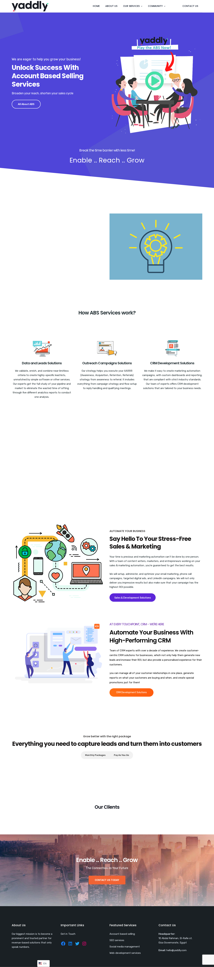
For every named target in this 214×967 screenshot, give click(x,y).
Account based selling (122, 933)
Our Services (131, 6)
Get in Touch (68, 933)
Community (155, 6)
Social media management (125, 946)
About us (111, 6)
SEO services (117, 940)
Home (96, 6)
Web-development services (125, 952)
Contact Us (190, 6)
